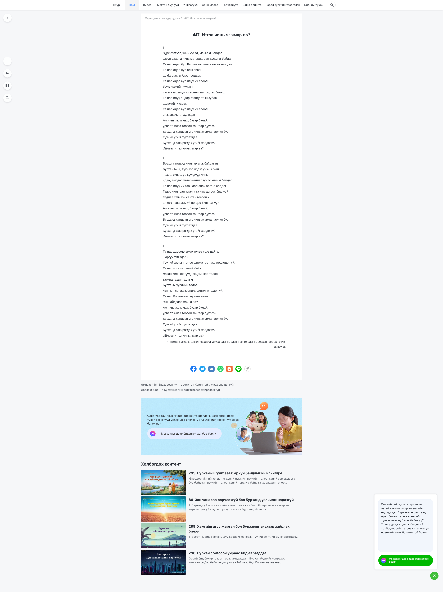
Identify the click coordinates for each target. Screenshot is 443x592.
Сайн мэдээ (210, 5)
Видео (147, 5)
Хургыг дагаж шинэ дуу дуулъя (162, 18)
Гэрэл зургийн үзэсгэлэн (283, 5)
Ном (132, 5)
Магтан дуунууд (168, 5)
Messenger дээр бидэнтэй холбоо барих (409, 560)
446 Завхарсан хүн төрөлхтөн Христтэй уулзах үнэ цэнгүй (193, 384)
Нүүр (116, 5)
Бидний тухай (313, 5)
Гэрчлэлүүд (230, 5)
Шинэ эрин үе (252, 5)
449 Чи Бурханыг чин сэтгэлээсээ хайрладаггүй (186, 389)
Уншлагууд (190, 5)
